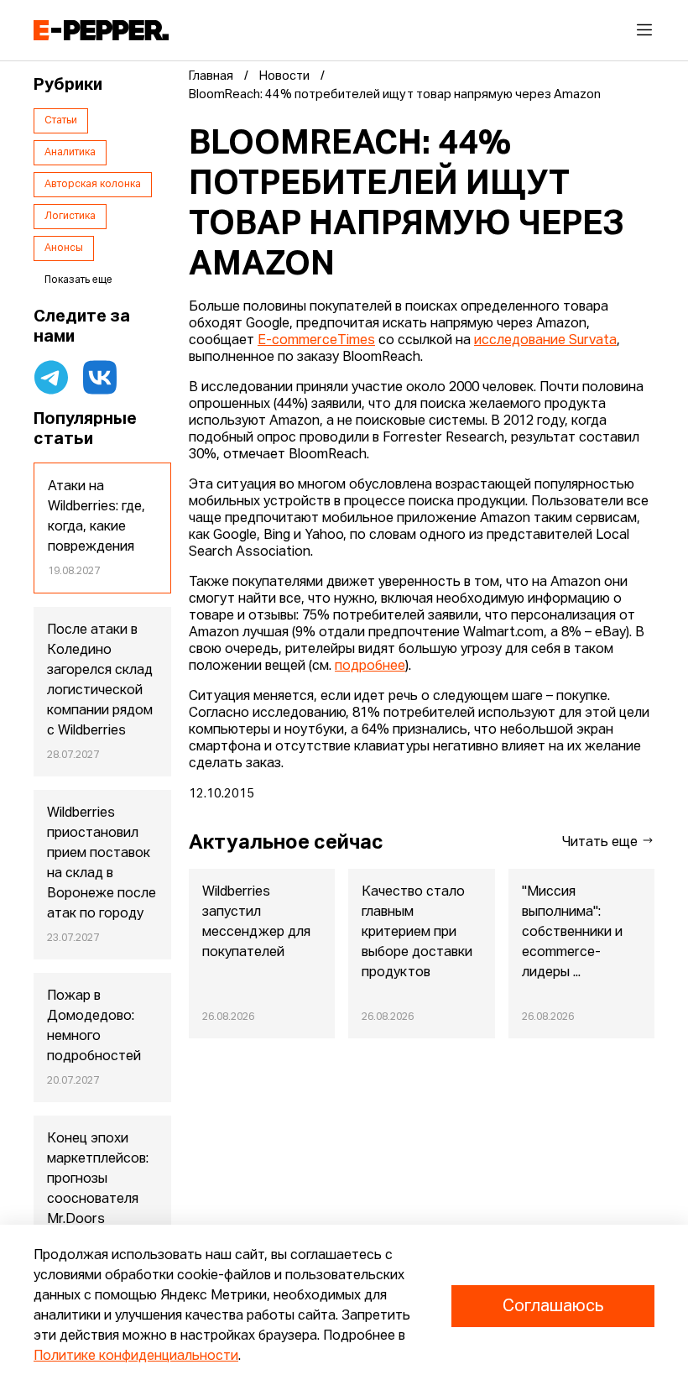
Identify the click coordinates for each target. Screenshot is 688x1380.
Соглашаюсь (553, 1306)
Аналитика (70, 153)
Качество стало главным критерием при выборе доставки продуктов (417, 933)
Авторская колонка (92, 185)
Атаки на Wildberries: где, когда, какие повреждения (96, 517)
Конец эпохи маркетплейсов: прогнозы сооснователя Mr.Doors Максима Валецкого (98, 1199)
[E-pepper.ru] (101, 30)
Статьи (60, 121)
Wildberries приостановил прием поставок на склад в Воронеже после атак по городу (101, 864)
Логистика (70, 217)
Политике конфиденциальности (136, 1356)
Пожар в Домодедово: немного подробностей (94, 1027)
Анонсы (63, 248)
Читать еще (601, 842)
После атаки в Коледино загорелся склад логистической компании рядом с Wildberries (100, 681)
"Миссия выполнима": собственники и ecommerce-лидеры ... (572, 933)
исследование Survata (545, 341)
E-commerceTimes (316, 341)
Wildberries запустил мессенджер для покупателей (256, 922)
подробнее (370, 666)
